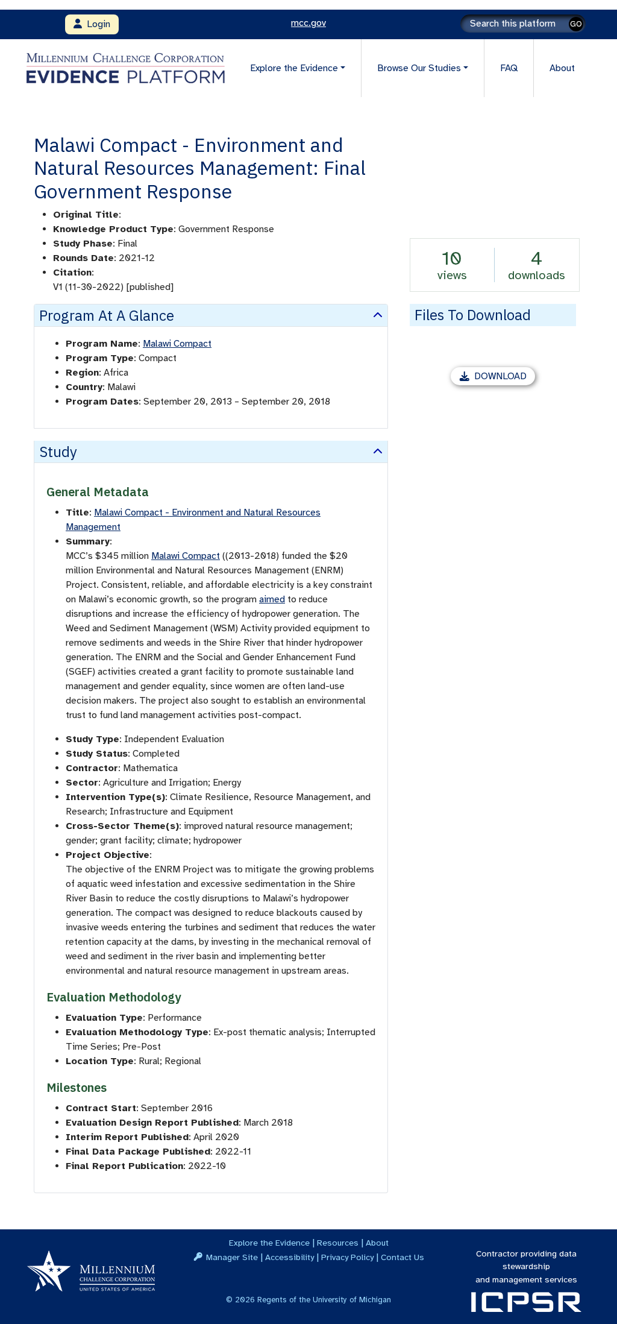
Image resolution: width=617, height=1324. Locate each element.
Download (504, 377)
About (562, 68)
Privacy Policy (347, 1257)
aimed (272, 599)
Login (96, 24)
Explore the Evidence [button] (294, 68)
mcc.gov (308, 23)
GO (576, 24)
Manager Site (232, 1257)
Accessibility (289, 1257)
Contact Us (402, 1257)
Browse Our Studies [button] (419, 68)
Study (58, 451)
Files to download (473, 314)
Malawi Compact (177, 344)
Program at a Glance (106, 315)
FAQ (509, 68)
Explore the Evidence (269, 1242)
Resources (338, 1242)
